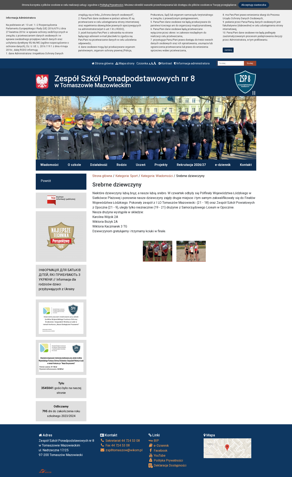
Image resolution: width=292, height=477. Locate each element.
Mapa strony (126, 63)
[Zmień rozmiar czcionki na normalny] (150, 63)
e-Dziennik (161, 445)
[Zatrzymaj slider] (254, 93)
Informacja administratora (193, 63)
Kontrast (166, 63)
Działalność (98, 165)
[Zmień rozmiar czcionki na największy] (154, 63)
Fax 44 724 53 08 (117, 445)
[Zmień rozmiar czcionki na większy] (152, 63)
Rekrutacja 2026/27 (191, 165)
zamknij (228, 50)
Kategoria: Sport (126, 176)
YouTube (159, 455)
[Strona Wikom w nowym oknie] (45, 471)
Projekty (161, 165)
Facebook (160, 450)
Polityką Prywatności (111, 4)
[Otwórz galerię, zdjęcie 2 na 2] (191, 251)
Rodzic (122, 165)
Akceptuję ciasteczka (253, 4)
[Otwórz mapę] (227, 448)
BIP (156, 441)
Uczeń (140, 165)
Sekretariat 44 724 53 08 (122, 441)
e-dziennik (223, 165)
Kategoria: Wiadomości (157, 176)
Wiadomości (49, 165)
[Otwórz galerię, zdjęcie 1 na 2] (157, 251)
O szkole (74, 165)
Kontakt (246, 165)
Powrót (46, 181)
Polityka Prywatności (168, 460)
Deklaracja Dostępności (169, 465)
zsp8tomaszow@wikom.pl (123, 450)
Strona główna (103, 63)
